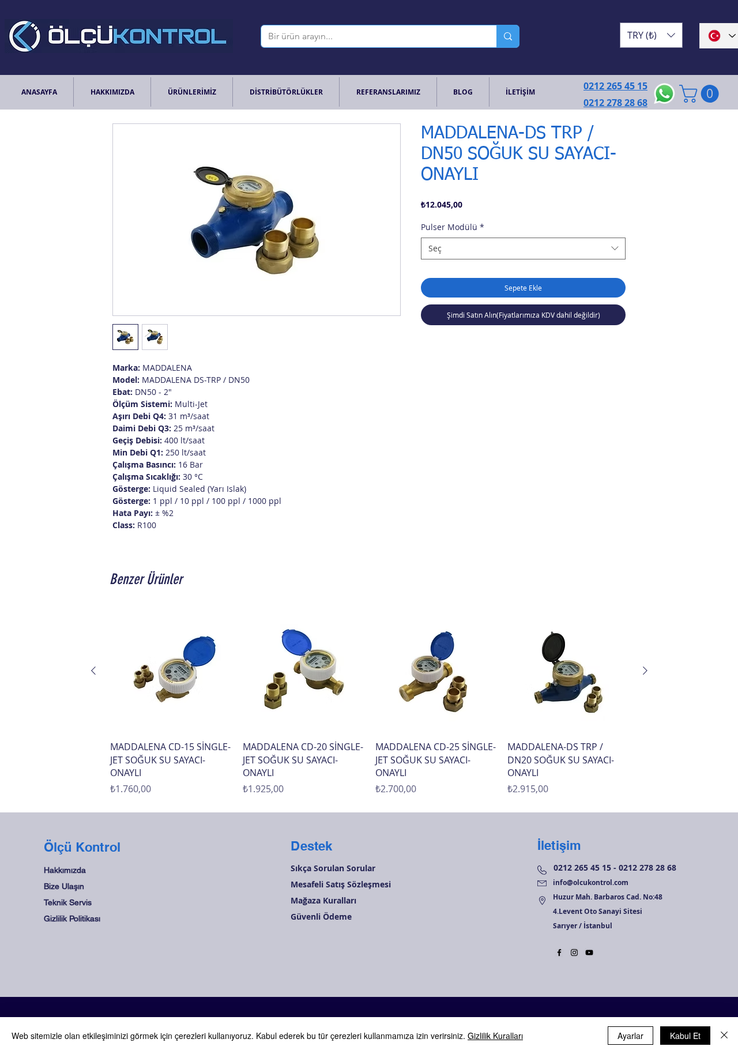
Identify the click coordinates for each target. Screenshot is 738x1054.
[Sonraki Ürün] (645, 670)
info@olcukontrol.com (590, 882)
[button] (651, 35)
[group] (369, 703)
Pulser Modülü (452, 226)
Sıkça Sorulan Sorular (333, 868)
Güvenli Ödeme (321, 916)
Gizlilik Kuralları (495, 1035)
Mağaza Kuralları (323, 900)
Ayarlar (630, 1035)
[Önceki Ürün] (93, 670)
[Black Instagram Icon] (574, 952)
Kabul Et (685, 1035)
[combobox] (523, 248)
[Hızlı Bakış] (170, 671)
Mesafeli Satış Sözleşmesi (341, 884)
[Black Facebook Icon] (559, 952)
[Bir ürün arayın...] (507, 36)
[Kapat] (724, 1035)
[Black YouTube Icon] (589, 952)
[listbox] (651, 35)
